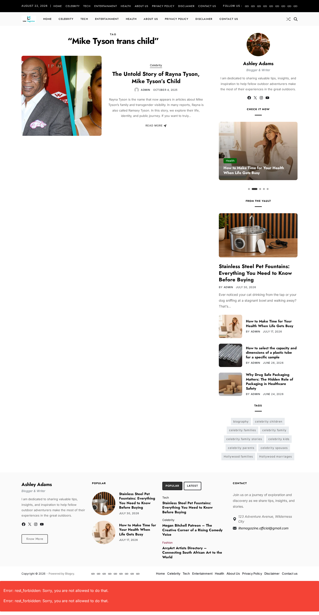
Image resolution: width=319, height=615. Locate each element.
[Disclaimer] (289, 6)
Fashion (167, 542)
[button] (249, 189)
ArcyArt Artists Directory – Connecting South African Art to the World (192, 552)
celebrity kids (278, 439)
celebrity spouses (274, 448)
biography (241, 421)
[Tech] (259, 6)
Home (57, 6)
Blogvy (69, 573)
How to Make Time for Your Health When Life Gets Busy (253, 170)
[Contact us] (295, 6)
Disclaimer (186, 6)
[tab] (172, 486)
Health (126, 6)
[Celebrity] (253, 6)
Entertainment (105, 6)
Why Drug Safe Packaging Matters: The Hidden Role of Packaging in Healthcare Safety (269, 381)
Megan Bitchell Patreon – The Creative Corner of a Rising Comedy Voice (192, 530)
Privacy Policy (163, 6)
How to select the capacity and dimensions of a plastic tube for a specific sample (271, 353)
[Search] (296, 19)
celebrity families (242, 430)
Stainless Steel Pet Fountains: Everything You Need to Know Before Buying (255, 272)
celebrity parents (241, 448)
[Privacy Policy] (283, 6)
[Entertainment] (265, 6)
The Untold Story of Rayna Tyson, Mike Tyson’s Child (156, 77)
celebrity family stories (244, 439)
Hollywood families (238, 456)
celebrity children (268, 421)
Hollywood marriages (275, 456)
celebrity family (274, 430)
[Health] (271, 6)
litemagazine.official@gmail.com (263, 528)
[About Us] (277, 6)
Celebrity (73, 6)
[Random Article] (288, 19)
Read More (154, 125)
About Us (141, 6)
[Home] (247, 6)
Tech (87, 6)
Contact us (207, 6)
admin (145, 89)
